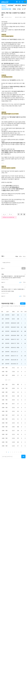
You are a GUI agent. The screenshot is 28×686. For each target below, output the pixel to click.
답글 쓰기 (3, 282)
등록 (23, 268)
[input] (13, 263)
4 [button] (14, 452)
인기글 (19, 9)
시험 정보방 (10, 5)
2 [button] (10, 452)
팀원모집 (24, 5)
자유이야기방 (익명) (6, 9)
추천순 (16, 256)
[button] (6, 452)
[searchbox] (11, 456)
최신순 (24, 256)
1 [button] (8, 452)
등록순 (20, 256)
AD (6, 379)
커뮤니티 (3, 5)
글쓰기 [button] (22, 303)
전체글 (14, 9)
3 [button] (12, 452)
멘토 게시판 (18, 5)
